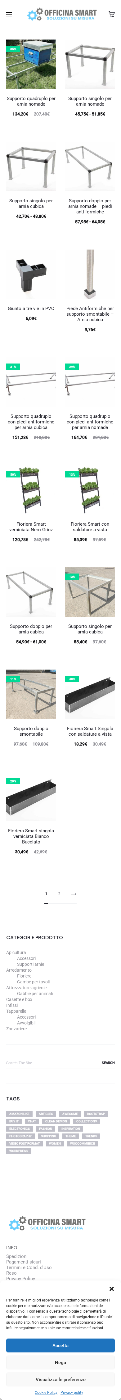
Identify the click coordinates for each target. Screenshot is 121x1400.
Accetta (60, 1345)
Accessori (26, 958)
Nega (60, 1362)
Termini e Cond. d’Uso (29, 1267)
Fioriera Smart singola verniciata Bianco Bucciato (31, 836)
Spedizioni (17, 1256)
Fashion (45, 1128)
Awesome (70, 1114)
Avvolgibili (26, 1022)
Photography (20, 1136)
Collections (86, 1121)
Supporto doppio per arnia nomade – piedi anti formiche (90, 206)
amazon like (19, 1114)
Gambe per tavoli (33, 981)
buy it (14, 1121)
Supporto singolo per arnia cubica (31, 203)
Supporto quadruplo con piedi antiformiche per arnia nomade (90, 422)
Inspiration (70, 1128)
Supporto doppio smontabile (31, 731)
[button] (112, 1288)
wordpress (18, 1151)
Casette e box (19, 999)
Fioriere (24, 975)
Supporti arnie (30, 964)
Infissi (12, 1005)
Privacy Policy (20, 1278)
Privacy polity (71, 1392)
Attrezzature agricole (26, 987)
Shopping (48, 1136)
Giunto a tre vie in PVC (31, 308)
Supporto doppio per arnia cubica (31, 629)
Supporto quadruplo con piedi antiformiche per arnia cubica (31, 422)
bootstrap (96, 1114)
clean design (56, 1121)
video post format (24, 1143)
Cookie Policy (46, 1392)
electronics (19, 1128)
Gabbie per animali (35, 993)
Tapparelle (16, 1011)
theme (70, 1136)
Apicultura (16, 952)
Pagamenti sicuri (23, 1262)
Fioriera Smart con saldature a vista (90, 526)
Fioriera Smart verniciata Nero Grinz (31, 526)
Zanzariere (16, 1028)
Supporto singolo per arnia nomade (90, 101)
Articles (46, 1114)
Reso (11, 1273)
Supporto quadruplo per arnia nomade (31, 101)
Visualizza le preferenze (61, 1379)
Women (55, 1143)
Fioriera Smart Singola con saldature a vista (90, 731)
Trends (91, 1136)
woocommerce (82, 1143)
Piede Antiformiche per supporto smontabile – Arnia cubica (90, 314)
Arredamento (19, 970)
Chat (32, 1121)
